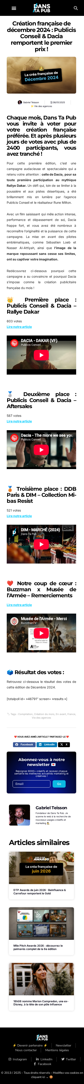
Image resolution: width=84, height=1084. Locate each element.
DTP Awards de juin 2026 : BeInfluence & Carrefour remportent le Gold (39, 891)
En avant (61, 714)
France (71, 714)
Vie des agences (43, 106)
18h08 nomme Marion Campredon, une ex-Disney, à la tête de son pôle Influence (41, 1003)
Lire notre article (19, 327)
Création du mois (44, 714)
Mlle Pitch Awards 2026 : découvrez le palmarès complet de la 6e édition (38, 947)
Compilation (25, 714)
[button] (13, 8)
